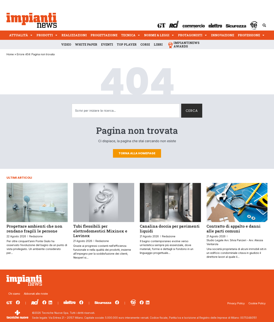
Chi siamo (14, 293)
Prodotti (45, 35)
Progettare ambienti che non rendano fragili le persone (34, 228)
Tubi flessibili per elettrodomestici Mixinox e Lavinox (100, 231)
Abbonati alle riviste (36, 293)
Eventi (107, 44)
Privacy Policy (236, 303)
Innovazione (222, 35)
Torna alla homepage (137, 153)
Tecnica (128, 35)
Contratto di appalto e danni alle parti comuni (234, 228)
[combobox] (126, 111)
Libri (158, 44)
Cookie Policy (257, 303)
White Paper (86, 44)
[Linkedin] (50, 302)
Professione (249, 35)
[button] (264, 25)
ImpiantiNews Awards (186, 44)
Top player (127, 44)
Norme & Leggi (156, 35)
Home (10, 54)
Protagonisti (190, 35)
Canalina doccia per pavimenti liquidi (170, 228)
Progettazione (104, 35)
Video (66, 44)
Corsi (145, 44)
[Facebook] (18, 302)
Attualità (18, 35)
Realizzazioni (74, 35)
